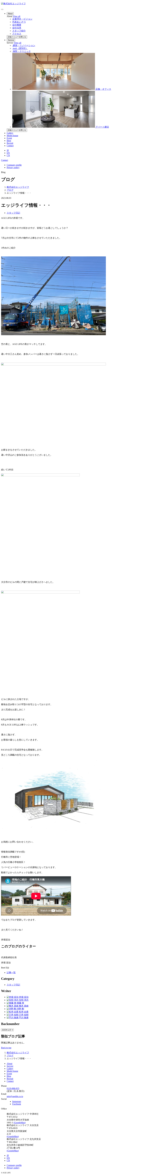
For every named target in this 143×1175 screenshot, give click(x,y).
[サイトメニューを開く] (2, 9)
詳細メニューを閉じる (17, 37)
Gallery (10, 133)
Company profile (14, 165)
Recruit (10, 143)
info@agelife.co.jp (15, 1096)
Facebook (16, 1104)
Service (11, 40)
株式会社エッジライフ (18, 187)
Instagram (16, 1101)
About (10, 14)
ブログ (10, 190)
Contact (10, 145)
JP (8, 150)
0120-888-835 (13, 1088)
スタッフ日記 (13, 213)
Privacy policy (13, 167)
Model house (12, 135)
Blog (9, 140)
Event (9, 138)
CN (8, 155)
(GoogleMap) (20, 1122)
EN (8, 153)
